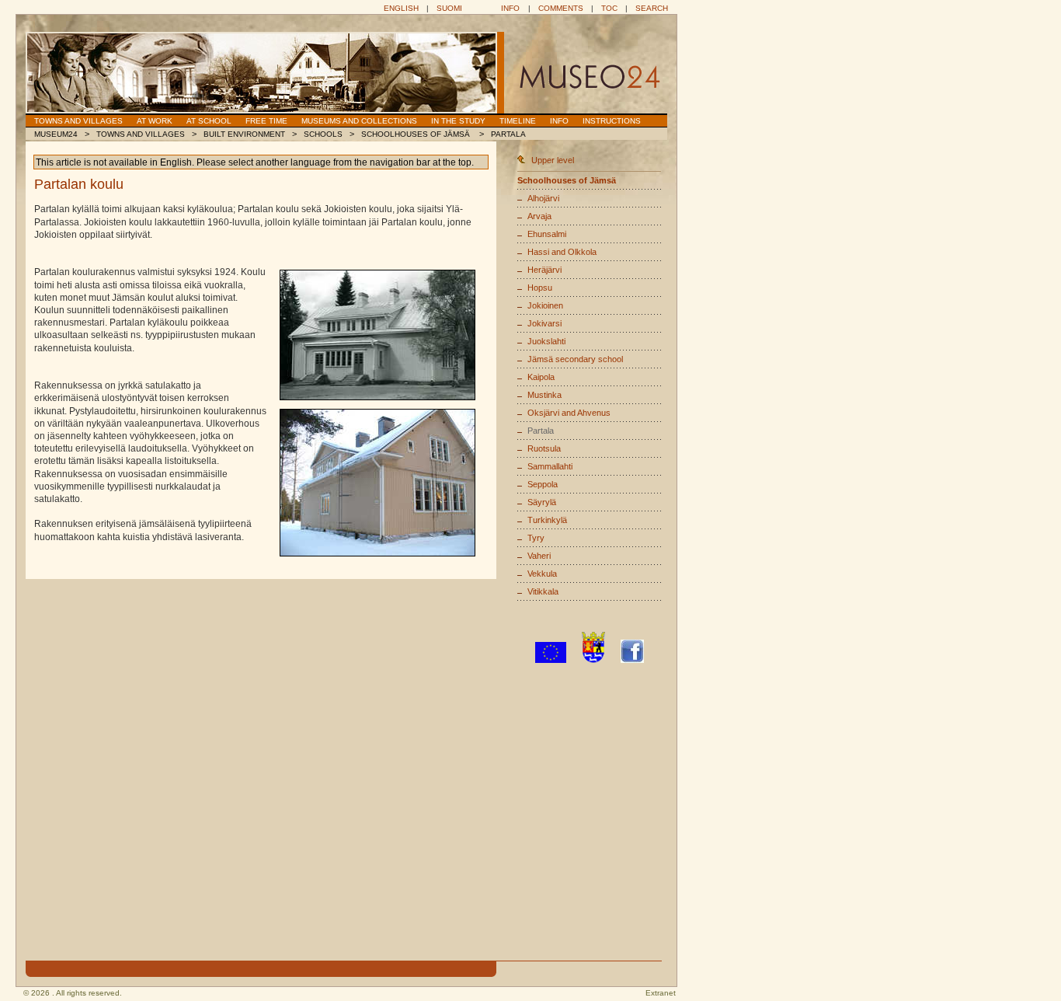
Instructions (612, 121)
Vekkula (542, 573)
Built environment (244, 134)
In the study (458, 121)
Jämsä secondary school (575, 359)
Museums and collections (359, 121)
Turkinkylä (547, 520)
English (401, 8)
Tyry (535, 537)
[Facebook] (632, 659)
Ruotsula (544, 448)
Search (651, 8)
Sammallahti (549, 466)
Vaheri (539, 555)
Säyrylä (541, 502)
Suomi (449, 8)
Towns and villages (78, 121)
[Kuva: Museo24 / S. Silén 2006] (377, 482)
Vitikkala (542, 591)
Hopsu (539, 287)
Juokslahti (546, 341)
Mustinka (544, 394)
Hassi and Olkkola (562, 251)
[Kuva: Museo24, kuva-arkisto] (377, 335)
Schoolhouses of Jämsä (416, 134)
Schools (323, 134)
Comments (560, 8)
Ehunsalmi (546, 234)
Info (510, 8)
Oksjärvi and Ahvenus (569, 412)
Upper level (552, 160)
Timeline (517, 121)
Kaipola (541, 377)
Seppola (542, 484)
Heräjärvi (544, 269)
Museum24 (56, 134)
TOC (609, 8)
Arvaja (539, 216)
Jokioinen (545, 305)
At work (154, 121)
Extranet (660, 993)
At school (208, 121)
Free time (266, 121)
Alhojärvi (543, 198)
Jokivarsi (544, 323)
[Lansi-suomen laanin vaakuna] (593, 659)
